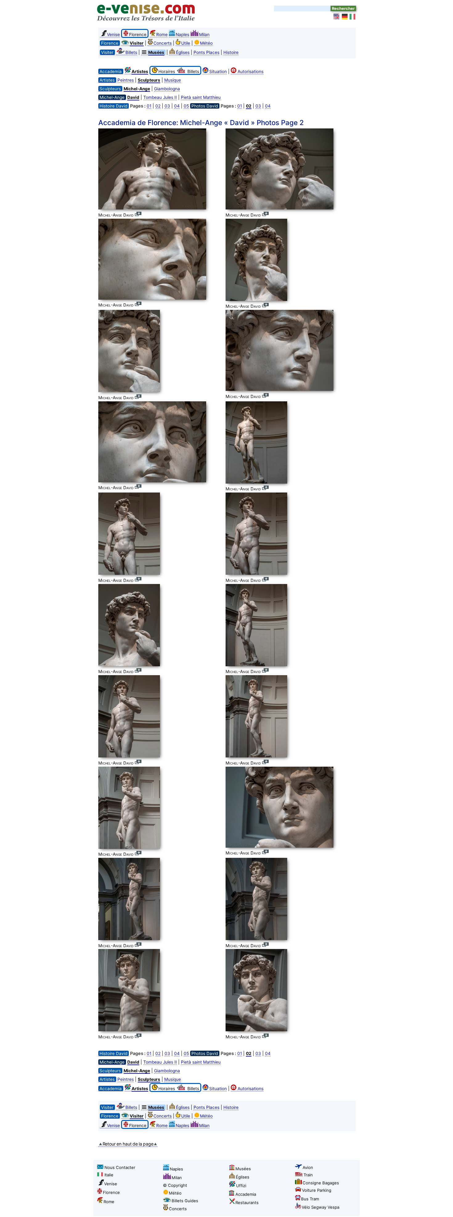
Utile (185, 43)
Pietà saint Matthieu (201, 97)
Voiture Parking (316, 1190)
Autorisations (250, 71)
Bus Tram (310, 1198)
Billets (131, 52)
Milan (204, 34)
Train (308, 1174)
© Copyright (175, 1185)
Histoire (231, 52)
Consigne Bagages (321, 1182)
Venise (113, 34)
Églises (183, 52)
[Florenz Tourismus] (344, 17)
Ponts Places (206, 52)
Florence (111, 1192)
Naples (182, 34)
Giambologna (167, 88)
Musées (243, 1168)
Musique (172, 80)
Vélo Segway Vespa (320, 1207)
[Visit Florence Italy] (336, 17)
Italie (108, 1174)
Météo (206, 43)
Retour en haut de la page (128, 1143)
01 (149, 105)
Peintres (125, 80)
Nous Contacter (119, 1167)
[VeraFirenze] (352, 17)
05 (186, 105)
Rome (162, 34)
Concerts (162, 43)
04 (177, 105)
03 (167, 105)
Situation (218, 71)
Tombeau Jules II (160, 97)
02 (158, 105)
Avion (308, 1167)
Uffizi (241, 1185)
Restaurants (247, 1202)
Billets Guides (185, 1200)
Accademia (245, 1194)
